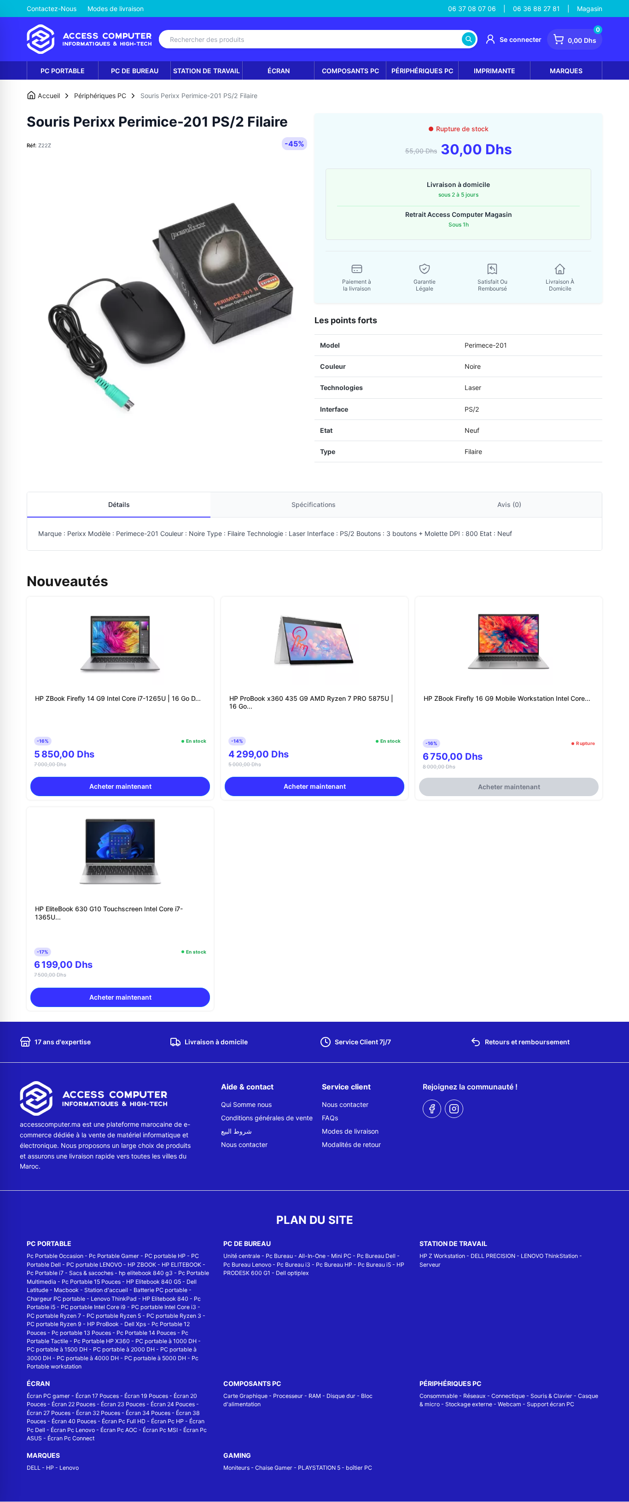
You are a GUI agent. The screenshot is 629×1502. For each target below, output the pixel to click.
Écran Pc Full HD (124, 1421)
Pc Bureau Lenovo (247, 1264)
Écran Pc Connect (70, 1438)
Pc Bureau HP (334, 1264)
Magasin (589, 8)
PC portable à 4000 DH (88, 1358)
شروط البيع (236, 1131)
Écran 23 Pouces (123, 1404)
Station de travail (206, 71)
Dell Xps (135, 1324)
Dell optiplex (292, 1272)
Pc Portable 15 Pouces (91, 1281)
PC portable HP (165, 1255)
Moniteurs (236, 1467)
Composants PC (350, 71)
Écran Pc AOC (118, 1429)
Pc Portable (63, 71)
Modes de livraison (115, 8)
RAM (315, 1395)
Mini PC (341, 1255)
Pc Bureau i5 (374, 1264)
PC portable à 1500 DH (57, 1349)
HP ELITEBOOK (181, 1264)
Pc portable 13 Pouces (81, 1332)
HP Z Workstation (442, 1255)
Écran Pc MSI (160, 1429)
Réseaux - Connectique (494, 1395)
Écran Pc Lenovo (73, 1429)
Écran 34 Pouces (148, 1412)
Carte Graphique (245, 1395)
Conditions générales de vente (267, 1118)
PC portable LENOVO (94, 1264)
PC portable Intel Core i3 (163, 1307)
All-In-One (312, 1255)
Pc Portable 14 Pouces (146, 1332)
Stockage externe (468, 1404)
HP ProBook (103, 1324)
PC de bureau (134, 71)
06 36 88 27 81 (536, 8)
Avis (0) (509, 504)
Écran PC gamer (48, 1395)
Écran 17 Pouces (97, 1395)
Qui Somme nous (246, 1104)
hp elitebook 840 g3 (146, 1272)
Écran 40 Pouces (74, 1421)
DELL (34, 1467)
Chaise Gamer (273, 1467)
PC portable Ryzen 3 (173, 1315)
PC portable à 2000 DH (124, 1349)
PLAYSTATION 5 (319, 1467)
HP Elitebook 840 (165, 1298)
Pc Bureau (279, 1255)
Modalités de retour (351, 1144)
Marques (566, 71)
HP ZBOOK (142, 1264)
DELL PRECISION (493, 1255)
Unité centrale (241, 1255)
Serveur (430, 1264)
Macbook (66, 1290)
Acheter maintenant (120, 786)
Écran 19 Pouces (146, 1395)
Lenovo (69, 1467)
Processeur (288, 1395)
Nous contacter (244, 1144)
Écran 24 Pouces (173, 1404)
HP (50, 1467)
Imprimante (494, 71)
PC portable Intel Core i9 (93, 1307)
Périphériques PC (422, 71)
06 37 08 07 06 (472, 8)
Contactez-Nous (51, 8)
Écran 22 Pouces (73, 1404)
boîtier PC (359, 1467)
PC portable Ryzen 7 (54, 1315)
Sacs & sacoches (91, 1272)
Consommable (438, 1395)
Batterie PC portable (160, 1290)
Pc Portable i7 (45, 1272)
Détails (119, 504)
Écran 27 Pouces (48, 1412)
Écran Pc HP (167, 1421)
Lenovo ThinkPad (114, 1298)
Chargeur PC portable (56, 1298)
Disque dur (340, 1395)
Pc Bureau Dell (376, 1255)
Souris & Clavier (551, 1395)
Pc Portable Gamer (114, 1255)
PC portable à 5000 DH (155, 1358)
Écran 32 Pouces (98, 1412)
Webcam (509, 1404)
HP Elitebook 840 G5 (153, 1281)
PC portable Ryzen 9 (54, 1324)
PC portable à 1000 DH (166, 1341)
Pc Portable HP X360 (102, 1341)
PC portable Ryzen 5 (114, 1315)
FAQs (330, 1118)
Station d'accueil (106, 1290)
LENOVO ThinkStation (549, 1255)
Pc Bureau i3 (293, 1264)
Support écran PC (550, 1404)
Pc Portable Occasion (55, 1255)
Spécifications (313, 504)
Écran (279, 71)
